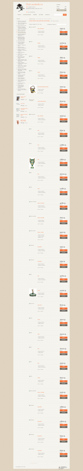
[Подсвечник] (32, 250)
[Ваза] (32, 134)
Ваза (38, 130)
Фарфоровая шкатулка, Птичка (43, 86)
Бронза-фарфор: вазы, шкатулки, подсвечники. (22, 32)
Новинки (35, 14)
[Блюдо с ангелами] (32, 221)
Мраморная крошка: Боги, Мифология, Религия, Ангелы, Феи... (22, 35)
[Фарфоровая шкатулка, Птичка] (32, 90)
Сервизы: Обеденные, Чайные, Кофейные (21, 78)
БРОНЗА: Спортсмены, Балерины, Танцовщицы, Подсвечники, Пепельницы (22, 27)
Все (40, 24)
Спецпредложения (27, 14)
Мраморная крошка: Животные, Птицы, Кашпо (22, 47)
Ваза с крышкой (40, 115)
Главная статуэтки (32, 18)
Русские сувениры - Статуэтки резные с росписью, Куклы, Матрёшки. (21, 86)
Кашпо (39, 72)
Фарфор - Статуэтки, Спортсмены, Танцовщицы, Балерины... (22, 50)
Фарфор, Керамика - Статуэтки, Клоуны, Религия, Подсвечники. (22, 63)
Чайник (39, 57)
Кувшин (39, 43)
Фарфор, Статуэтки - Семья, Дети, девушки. (22, 55)
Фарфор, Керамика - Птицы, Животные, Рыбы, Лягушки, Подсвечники (22, 60)
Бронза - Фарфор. (40, 34)
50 (38, 24)
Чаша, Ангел (40, 305)
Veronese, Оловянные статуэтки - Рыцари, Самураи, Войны (21, 43)
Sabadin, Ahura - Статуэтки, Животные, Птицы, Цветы (22, 66)
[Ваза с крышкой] (32, 119)
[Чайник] (32, 61)
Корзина (58, 4)
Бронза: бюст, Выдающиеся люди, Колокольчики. (22, 23)
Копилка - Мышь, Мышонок (23, 97)
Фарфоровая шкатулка (42, 101)
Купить (63, 31)
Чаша (38, 188)
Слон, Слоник (22, 103)
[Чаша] (32, 192)
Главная (19, 14)
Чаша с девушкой (41, 28)
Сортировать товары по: (51, 24)
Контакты (47, 14)
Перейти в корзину (61, 10)
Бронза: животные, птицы (22, 25)
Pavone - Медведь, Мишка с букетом (23, 120)
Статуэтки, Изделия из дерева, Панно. (21, 83)
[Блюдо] (32, 294)
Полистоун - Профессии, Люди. (22, 45)
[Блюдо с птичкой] (32, 235)
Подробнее (63, 34)
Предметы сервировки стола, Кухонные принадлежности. (21, 76)
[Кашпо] (32, 75)
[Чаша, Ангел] (32, 308)
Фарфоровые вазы (21, 67)
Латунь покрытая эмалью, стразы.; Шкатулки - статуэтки (22, 81)
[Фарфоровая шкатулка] (32, 104)
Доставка (41, 14)
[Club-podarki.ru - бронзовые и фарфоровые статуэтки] (34, 4)
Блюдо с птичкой (41, 232)
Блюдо (39, 290)
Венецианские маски (21, 40)
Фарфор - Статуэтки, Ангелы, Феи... (21, 53)
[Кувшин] (32, 46)
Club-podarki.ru (18, 466)
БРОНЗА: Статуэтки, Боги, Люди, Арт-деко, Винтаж (22, 21)
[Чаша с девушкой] (32, 32)
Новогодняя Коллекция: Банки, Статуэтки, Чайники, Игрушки (22, 90)
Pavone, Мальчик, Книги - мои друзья (24, 109)
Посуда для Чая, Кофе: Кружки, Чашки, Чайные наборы (21, 73)
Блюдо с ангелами (41, 217)
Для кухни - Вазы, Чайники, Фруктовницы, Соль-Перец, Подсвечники (22, 70)
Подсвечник (40, 246)
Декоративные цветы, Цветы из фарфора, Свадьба (21, 57)
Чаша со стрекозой (41, 203)
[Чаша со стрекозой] (32, 206)
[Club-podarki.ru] (20, 7)
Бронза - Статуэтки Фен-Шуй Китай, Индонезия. (22, 30)
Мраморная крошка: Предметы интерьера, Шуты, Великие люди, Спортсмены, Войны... (21, 38)
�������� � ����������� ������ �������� (62, 467)
